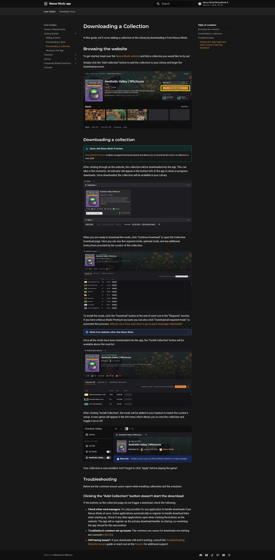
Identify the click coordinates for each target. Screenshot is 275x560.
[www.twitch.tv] (217, 554)
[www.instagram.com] (229, 554)
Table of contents (207, 25)
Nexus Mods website (128, 56)
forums (139, 544)
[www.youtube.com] (223, 554)
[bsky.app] (206, 554)
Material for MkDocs (63, 555)
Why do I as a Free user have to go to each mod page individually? (146, 324)
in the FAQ (107, 534)
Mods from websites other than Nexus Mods (111, 332)
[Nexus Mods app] (46, 4)
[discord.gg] (200, 554)
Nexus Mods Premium (95, 155)
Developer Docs (67, 11)
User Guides (50, 11)
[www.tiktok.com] (212, 554)
